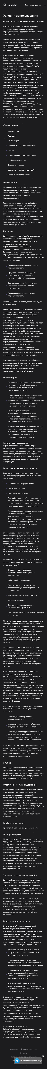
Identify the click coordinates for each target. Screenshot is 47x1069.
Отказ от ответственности (19, 175)
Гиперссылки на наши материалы (22, 146)
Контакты (23, 1053)
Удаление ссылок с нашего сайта (22, 170)
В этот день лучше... (31, 1061)
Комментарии (13, 141)
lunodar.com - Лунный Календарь (23, 1049)
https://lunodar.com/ (34, 21)
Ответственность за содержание (22, 155)
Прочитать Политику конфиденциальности (20, 828)
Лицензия (12, 136)
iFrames (11, 150)
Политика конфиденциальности (24, 1057)
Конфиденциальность (17, 160)
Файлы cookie (13, 131)
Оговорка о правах (16, 165)
